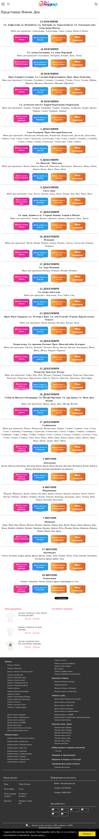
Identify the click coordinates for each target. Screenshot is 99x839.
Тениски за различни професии (64, 663)
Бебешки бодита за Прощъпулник (18, 759)
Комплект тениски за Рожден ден (65, 691)
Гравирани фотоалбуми (62, 767)
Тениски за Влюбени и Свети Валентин (67, 674)
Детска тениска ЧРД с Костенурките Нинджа (29, 643)
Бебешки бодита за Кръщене (16, 756)
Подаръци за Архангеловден (63, 755)
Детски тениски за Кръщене (16, 715)
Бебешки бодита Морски (62, 720)
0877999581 (66, 788)
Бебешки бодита (11, 735)
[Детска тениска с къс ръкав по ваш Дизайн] (10, 617)
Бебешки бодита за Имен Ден (17, 748)
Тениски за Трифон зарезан (63, 671)
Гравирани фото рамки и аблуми (66, 764)
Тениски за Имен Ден (14, 668)
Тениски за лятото (60, 660)
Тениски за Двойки (13, 665)
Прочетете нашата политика (50, 827)
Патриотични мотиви (14, 725)
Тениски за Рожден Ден (15, 675)
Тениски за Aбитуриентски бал (17, 683)
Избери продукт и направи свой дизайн (68, 747)
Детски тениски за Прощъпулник (18, 717)
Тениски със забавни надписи (17, 707)
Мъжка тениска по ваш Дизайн (30, 628)
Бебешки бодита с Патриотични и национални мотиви (72, 717)
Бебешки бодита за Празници (17, 751)
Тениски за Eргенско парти (16, 680)
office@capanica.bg (67, 783)
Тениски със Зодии (13, 694)
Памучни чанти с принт (62, 724)
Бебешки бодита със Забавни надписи (19, 754)
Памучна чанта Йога (61, 743)
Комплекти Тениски (60, 678)
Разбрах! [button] (87, 834)
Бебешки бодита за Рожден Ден (17, 741)
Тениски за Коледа (13, 688)
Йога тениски (58, 669)
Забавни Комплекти (60, 685)
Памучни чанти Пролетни (62, 733)
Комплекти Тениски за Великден (65, 688)
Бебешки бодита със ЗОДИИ (63, 715)
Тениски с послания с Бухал (16, 704)
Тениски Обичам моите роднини (18, 691)
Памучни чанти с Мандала (63, 730)
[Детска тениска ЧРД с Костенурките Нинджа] (10, 645)
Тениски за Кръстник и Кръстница (18, 699)
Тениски (8, 662)
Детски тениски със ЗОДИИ (16, 722)
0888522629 (66, 792)
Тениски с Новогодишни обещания (18, 697)
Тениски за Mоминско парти (16, 677)
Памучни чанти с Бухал (62, 741)
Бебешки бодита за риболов (16, 762)
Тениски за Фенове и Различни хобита (20, 671)
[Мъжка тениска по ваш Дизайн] (10, 631)
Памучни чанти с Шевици (62, 727)
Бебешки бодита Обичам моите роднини (20, 738)
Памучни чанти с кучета (62, 735)
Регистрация (9, 789)
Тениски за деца (58, 695)
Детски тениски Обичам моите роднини (67, 699)
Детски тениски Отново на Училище (19, 728)
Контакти (7, 801)
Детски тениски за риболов (16, 720)
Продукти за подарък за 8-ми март (66, 759)
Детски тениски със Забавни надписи (66, 711)
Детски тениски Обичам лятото (17, 730)
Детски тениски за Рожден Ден (64, 702)
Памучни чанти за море (62, 738)
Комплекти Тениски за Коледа (64, 681)
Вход (6, 784)
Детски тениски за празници (63, 709)
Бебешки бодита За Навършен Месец (19, 744)
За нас (21, 789)
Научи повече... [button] (38, 835)
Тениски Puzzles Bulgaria (62, 666)
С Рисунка (57, 751)
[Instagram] (59, 797)
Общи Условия (24, 784)
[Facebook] (54, 797)
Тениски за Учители (14, 702)
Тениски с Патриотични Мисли (17, 685)
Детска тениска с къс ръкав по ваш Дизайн (32, 614)
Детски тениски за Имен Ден (63, 705)
